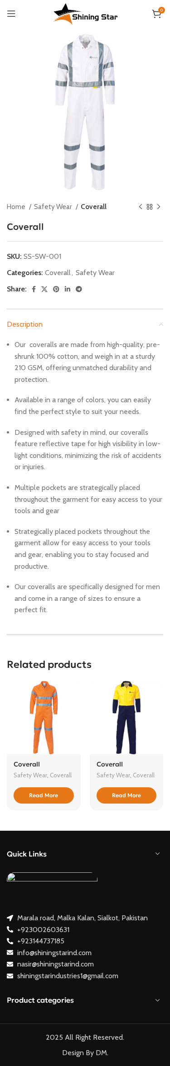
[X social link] (44, 289)
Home (17, 206)
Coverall (94, 206)
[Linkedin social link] (67, 289)
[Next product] (158, 206)
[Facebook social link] (34, 289)
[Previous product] (140, 206)
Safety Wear (53, 206)
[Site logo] (85, 13)
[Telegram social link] (79, 289)
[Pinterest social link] (56, 289)
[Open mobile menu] (11, 14)
